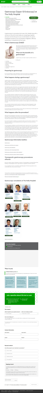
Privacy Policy (26, 374)
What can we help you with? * (27, 311)
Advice (29, 4)
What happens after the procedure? (12, 22)
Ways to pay (8, 28)
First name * (7, 332)
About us (2, 390)
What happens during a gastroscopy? (13, 21)
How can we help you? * (9, 316)
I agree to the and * (16, 384)
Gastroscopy (7, 142)
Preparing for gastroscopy (10, 20)
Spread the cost (9, 353)
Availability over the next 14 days (10, 183)
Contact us (8, 29)
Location (7, 27)
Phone (17, 370)
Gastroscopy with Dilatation (10, 147)
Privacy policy (10, 391)
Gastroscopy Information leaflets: (12, 23)
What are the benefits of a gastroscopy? (13, 19)
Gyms (19, 4)
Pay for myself (9, 350)
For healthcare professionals (15, 390)
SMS (12, 370)
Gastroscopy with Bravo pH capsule (11, 145)
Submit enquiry (34, 384)
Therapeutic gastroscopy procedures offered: (14, 24)
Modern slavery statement (29, 390)
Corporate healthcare (22, 390)
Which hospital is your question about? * (12, 311)
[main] (21, 198)
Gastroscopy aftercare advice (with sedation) (13, 152)
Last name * (24, 332)
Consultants (8, 26)
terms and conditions (15, 384)
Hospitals (14, 4)
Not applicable (9, 359)
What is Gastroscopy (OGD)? (11, 18)
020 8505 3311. (24, 299)
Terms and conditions (4, 391)
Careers (9, 390)
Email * (6, 337)
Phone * (23, 337)
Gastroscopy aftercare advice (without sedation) (14, 154)
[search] (21, 2)
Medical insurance (10, 356)
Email (8, 370)
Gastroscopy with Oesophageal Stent (12, 149)
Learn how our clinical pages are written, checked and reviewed (15, 174)
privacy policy (23, 384)
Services (24, 4)
